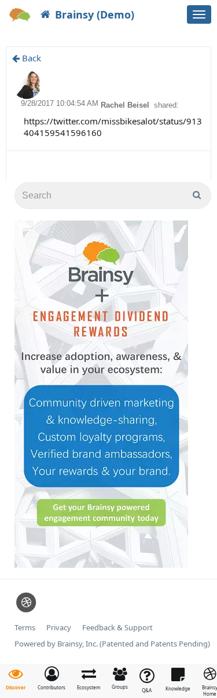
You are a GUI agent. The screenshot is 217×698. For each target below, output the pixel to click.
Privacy (58, 628)
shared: (166, 105)
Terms (24, 628)
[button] (51, 678)
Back (30, 58)
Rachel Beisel (126, 105)
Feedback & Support (117, 628)
